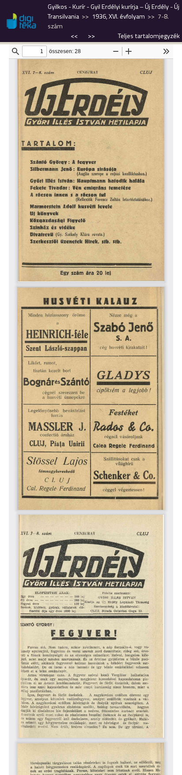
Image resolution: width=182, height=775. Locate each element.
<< (75, 36)
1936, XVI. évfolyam (118, 16)
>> (91, 36)
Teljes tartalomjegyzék (149, 36)
